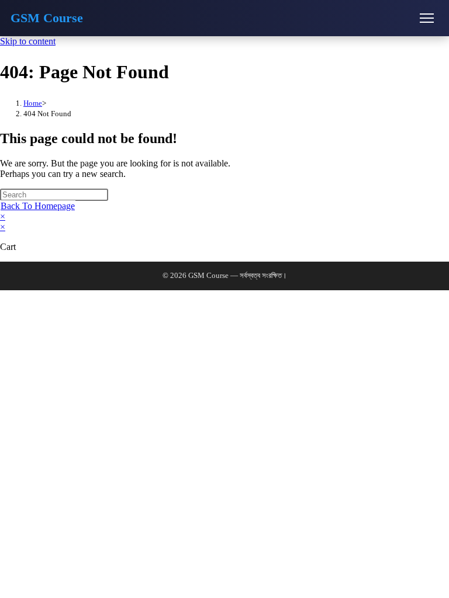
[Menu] (426, 18)
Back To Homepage (38, 206)
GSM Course (47, 18)
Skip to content (28, 41)
